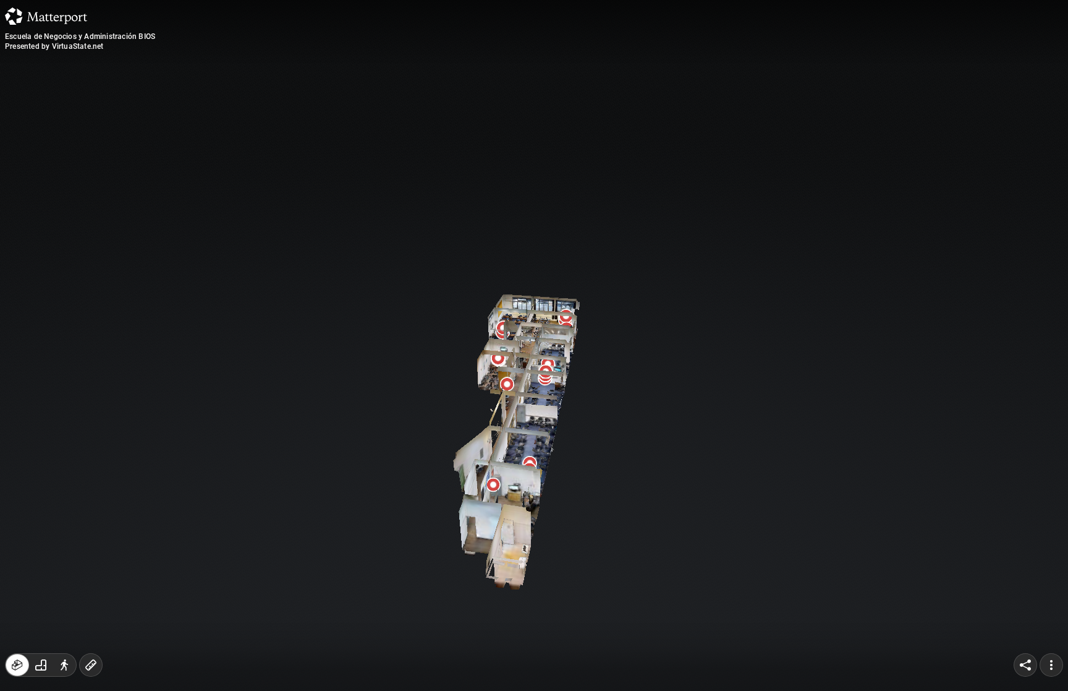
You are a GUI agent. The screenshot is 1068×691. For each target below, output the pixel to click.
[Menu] (1051, 665)
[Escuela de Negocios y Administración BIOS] (534, 345)
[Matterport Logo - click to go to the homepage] (46, 16)
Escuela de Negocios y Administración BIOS (80, 36)
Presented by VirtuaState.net (54, 46)
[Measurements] (91, 665)
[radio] (17, 665)
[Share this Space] (1025, 665)
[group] (41, 665)
